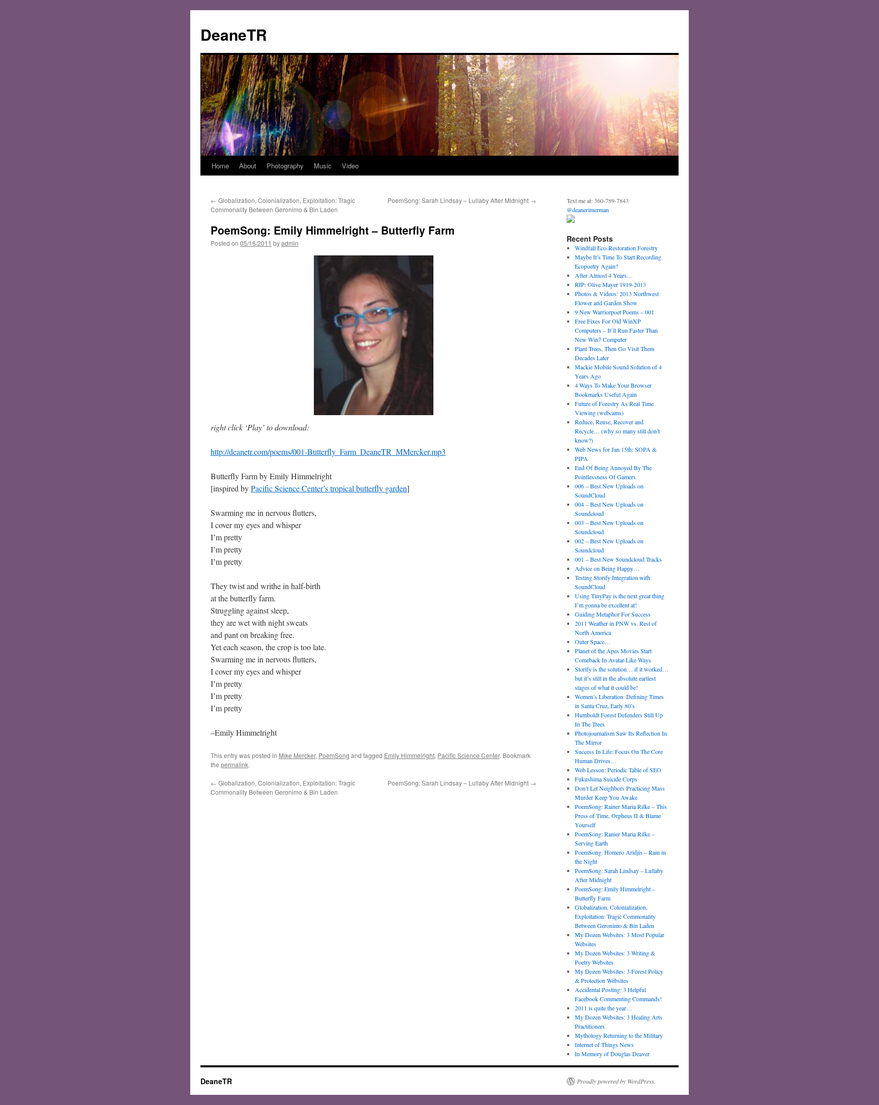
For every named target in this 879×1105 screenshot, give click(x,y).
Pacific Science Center (468, 755)
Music (323, 165)
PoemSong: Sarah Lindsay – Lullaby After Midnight (462, 200)
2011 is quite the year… (603, 1008)
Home (220, 165)
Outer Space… (592, 641)
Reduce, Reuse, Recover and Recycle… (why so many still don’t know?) (617, 431)
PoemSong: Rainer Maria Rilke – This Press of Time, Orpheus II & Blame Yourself (621, 815)
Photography (285, 165)
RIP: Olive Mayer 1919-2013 (610, 284)
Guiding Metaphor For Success (613, 614)
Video (350, 165)
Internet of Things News (604, 1044)
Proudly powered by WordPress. (616, 1081)
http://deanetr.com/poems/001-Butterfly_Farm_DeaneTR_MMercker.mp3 (328, 451)
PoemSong (333, 755)
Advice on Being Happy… (607, 568)
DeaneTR (233, 34)
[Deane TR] (571, 220)
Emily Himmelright (409, 755)
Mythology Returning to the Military (619, 1035)
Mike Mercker (297, 755)
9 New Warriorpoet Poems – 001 (614, 312)
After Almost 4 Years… (604, 275)
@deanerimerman (588, 210)
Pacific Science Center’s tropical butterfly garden (329, 488)
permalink (234, 764)
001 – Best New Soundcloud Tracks (618, 559)
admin (290, 243)
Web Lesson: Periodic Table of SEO (618, 770)
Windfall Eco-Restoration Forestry (616, 248)
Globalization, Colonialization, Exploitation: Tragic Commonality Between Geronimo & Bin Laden (283, 205)
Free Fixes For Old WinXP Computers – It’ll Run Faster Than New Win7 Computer (616, 330)
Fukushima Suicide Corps (606, 779)
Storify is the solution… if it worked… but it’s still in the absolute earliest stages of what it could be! (621, 678)
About (247, 165)
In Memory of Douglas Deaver (612, 1054)
